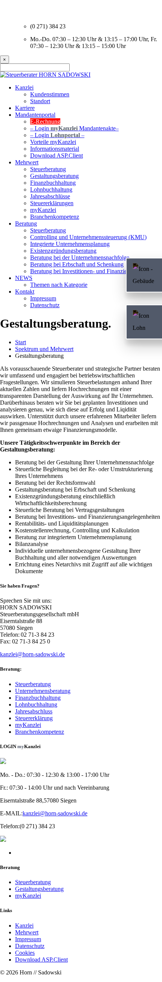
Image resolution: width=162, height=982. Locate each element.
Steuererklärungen (51, 203)
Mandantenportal (35, 114)
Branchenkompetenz (54, 216)
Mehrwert (26, 162)
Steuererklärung (34, 718)
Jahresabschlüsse (50, 196)
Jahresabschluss (33, 711)
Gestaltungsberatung (54, 176)
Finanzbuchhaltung (53, 182)
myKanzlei (43, 210)
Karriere (25, 108)
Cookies (25, 953)
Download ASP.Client (56, 155)
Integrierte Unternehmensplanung (70, 244)
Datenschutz (29, 946)
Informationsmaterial (54, 148)
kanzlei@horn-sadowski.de (32, 654)
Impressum (28, 939)
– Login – (74, 128)
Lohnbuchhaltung (51, 189)
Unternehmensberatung (42, 691)
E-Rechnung (45, 121)
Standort (40, 101)
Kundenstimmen (49, 94)
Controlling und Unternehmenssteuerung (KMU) (88, 237)
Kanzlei (24, 87)
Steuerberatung (48, 169)
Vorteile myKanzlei (53, 142)
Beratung (26, 223)
